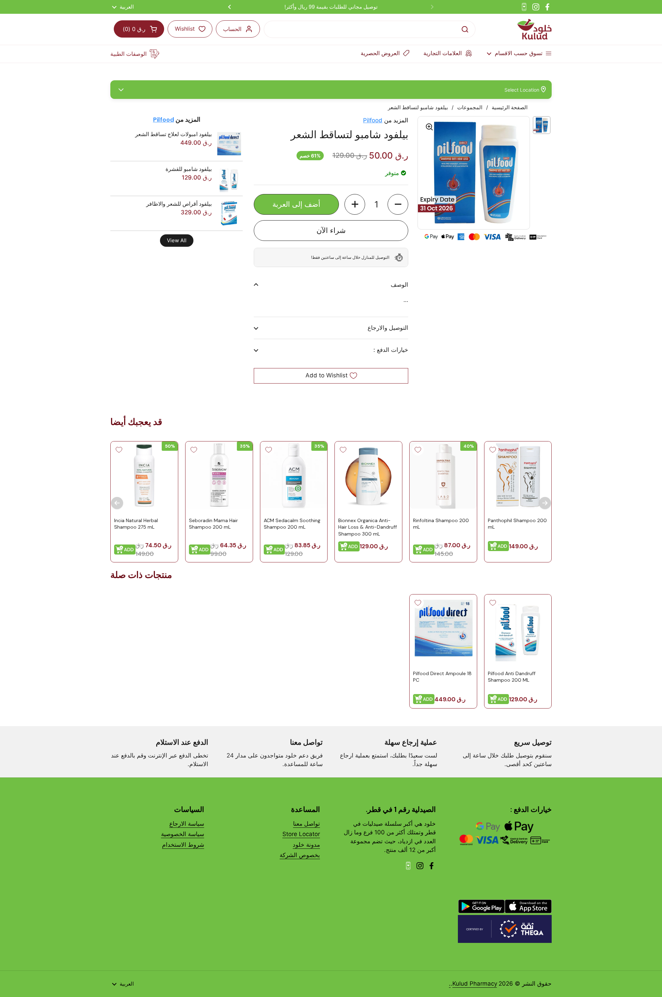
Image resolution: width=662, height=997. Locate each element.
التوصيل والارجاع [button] (388, 327)
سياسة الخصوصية (182, 834)
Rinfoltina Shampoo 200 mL (441, 523)
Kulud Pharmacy (474, 983)
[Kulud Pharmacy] (534, 29)
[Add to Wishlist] (492, 449)
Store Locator (301, 834)
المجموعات (469, 107)
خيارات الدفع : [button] (390, 349)
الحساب (232, 29)
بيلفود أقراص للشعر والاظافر (179, 203)
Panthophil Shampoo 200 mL (517, 523)
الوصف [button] (399, 284)
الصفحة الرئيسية (510, 107)
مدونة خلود (306, 844)
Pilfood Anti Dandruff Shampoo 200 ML (511, 676)
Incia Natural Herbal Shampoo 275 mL (136, 523)
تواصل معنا (306, 823)
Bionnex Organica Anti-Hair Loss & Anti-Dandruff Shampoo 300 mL (367, 527)
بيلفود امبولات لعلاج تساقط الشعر (173, 134)
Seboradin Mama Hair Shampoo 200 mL (213, 523)
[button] (398, 204)
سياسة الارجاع (186, 823)
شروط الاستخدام (183, 844)
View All (177, 240)
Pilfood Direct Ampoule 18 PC (442, 676)
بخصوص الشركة (300, 855)
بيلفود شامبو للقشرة (189, 168)
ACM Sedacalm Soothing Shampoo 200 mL (291, 523)
